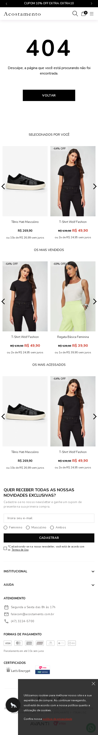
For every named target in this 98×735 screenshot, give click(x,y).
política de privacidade (57, 719)
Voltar (49, 95)
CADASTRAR (49, 538)
